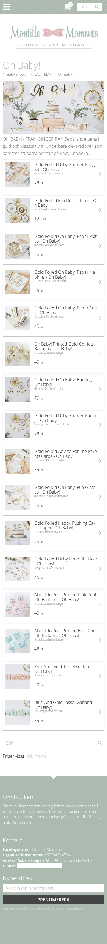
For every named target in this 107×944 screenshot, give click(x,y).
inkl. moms (35, 756)
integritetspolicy (75, 908)
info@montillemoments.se (39, 865)
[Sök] (97, 7)
